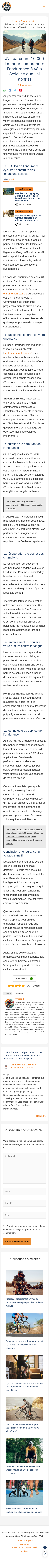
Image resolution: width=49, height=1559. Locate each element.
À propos (8, 994)
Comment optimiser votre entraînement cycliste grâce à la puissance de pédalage (24, 1344)
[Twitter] (15, 90)
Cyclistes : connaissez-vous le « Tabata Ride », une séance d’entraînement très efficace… (24, 1386)
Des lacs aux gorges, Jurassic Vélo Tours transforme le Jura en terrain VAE (27, 197)
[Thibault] (9, 1003)
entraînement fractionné (18, 353)
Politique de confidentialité (24, 1547)
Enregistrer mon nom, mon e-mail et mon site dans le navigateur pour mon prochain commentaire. (24, 1229)
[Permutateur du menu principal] (44, 6)
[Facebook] (10, 90)
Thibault (19, 999)
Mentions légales (25, 1540)
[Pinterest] (20, 90)
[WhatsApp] (4, 90)
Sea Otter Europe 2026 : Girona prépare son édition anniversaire (28, 218)
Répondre (41, 1116)
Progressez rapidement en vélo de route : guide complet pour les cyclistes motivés (24, 1302)
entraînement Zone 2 (15, 293)
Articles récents (19, 994)
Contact (24, 1551)
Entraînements (25, 85)
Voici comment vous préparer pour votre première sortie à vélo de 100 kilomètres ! (22, 1427)
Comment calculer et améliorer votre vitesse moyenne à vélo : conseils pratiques (23, 1469)
